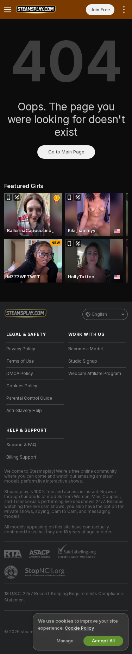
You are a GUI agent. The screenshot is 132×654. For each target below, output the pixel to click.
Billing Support (21, 457)
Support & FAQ (21, 444)
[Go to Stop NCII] (45, 572)
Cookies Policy (21, 385)
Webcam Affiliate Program (94, 373)
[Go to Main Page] (40, 9)
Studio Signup (82, 361)
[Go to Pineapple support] (11, 572)
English (99, 314)
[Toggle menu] (7, 9)
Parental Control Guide (29, 398)
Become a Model (85, 348)
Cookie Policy (79, 628)
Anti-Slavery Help (24, 410)
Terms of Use (20, 361)
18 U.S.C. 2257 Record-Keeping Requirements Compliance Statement (63, 596)
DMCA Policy (19, 373)
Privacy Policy (20, 348)
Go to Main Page (66, 152)
